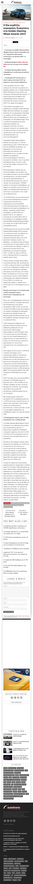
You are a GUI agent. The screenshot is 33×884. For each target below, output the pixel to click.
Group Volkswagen (8, 798)
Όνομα (5, 598)
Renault (24, 791)
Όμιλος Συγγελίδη (8, 770)
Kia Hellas (6, 505)
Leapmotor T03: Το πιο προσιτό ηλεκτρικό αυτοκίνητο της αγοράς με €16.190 (15, 554)
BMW (17, 775)
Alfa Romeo (23, 777)
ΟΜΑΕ (5, 768)
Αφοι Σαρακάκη (8, 791)
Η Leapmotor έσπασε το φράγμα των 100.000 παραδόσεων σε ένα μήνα (15, 527)
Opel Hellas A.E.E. (8, 793)
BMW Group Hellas (8, 772)
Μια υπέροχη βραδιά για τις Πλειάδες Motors (9, 514)
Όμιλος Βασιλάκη (8, 507)
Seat (27, 793)
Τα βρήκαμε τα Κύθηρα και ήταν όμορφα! (16, 548)
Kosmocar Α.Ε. (12, 768)
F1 (12, 784)
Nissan (5, 777)
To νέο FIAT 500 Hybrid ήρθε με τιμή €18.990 (14, 566)
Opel (10, 777)
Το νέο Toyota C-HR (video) (23, 513)
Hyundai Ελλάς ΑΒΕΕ (19, 793)
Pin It (5, 45)
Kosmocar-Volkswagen (20, 784)
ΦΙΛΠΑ (14, 791)
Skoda (23, 782)
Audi (23, 789)
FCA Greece (20, 768)
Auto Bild (13, 503)
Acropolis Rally (17, 786)
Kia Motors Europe (19, 505)
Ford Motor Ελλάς (24, 775)
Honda (9, 782)
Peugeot (15, 789)
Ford (26, 770)
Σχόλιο (5, 586)
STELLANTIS (16, 777)
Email (5, 602)
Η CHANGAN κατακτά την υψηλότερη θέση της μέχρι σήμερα (15, 572)
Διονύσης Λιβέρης (10, 37)
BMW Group (17, 772)
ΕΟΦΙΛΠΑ (23, 779)
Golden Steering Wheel (21, 503)
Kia (28, 503)
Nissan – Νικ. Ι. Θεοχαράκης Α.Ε (12, 779)
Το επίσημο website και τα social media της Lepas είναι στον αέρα (15, 532)
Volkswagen (7, 784)
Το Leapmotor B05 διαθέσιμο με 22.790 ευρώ (15, 561)
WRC (13, 782)
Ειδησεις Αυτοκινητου (14, 22)
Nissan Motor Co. (8, 786)
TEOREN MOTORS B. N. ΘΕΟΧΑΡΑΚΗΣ (13, 796)
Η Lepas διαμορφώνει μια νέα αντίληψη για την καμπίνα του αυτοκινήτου (15, 544)
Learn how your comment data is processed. (16, 616)
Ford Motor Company (9, 775)
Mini (19, 789)
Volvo (19, 791)
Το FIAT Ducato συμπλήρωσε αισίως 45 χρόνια (15, 538)
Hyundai (18, 782)
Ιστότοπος (6, 607)
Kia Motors (12, 505)
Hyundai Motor (7, 789)
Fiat (5, 782)
